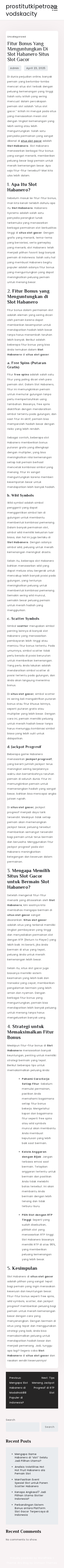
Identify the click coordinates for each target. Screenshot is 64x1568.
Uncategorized (16, 36)
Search (10, 1420)
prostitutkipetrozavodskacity (31, 10)
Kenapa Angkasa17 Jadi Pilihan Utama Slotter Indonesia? (30, 1495)
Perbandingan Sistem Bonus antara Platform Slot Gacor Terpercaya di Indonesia (32, 1510)
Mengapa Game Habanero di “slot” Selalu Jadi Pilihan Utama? (31, 1457)
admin (14, 68)
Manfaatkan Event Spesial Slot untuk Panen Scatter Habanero (31, 1483)
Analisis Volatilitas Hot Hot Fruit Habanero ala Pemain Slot (30, 1470)
